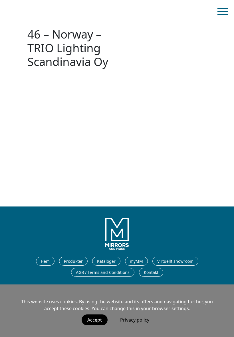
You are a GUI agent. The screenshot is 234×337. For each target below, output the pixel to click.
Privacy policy (134, 320)
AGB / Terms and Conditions (103, 272)
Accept (94, 320)
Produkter (73, 261)
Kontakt (151, 272)
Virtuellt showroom (175, 261)
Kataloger (106, 261)
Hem (45, 261)
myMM (136, 261)
